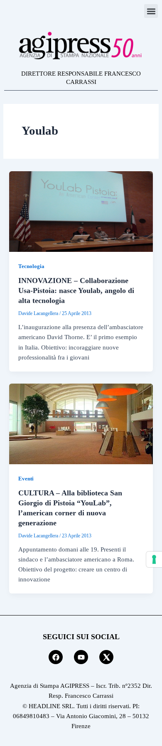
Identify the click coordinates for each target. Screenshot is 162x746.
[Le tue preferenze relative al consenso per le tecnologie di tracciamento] (154, 559)
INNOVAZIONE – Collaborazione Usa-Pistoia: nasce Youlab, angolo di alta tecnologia (76, 290)
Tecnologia (31, 266)
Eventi (26, 479)
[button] (151, 11)
